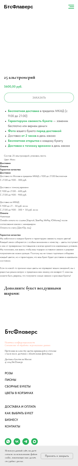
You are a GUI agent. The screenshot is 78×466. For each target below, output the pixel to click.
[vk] (17, 444)
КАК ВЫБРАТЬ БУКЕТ (19, 413)
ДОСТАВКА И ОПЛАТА (20, 406)
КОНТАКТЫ (12, 426)
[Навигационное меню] (71, 7)
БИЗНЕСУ (11, 420)
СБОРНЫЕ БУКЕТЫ (18, 386)
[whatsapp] (8, 444)
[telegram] (25, 444)
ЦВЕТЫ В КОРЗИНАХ (19, 393)
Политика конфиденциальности (20, 342)
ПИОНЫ (10, 380)
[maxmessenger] (34, 444)
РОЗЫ (9, 373)
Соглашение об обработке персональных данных (27, 345)
